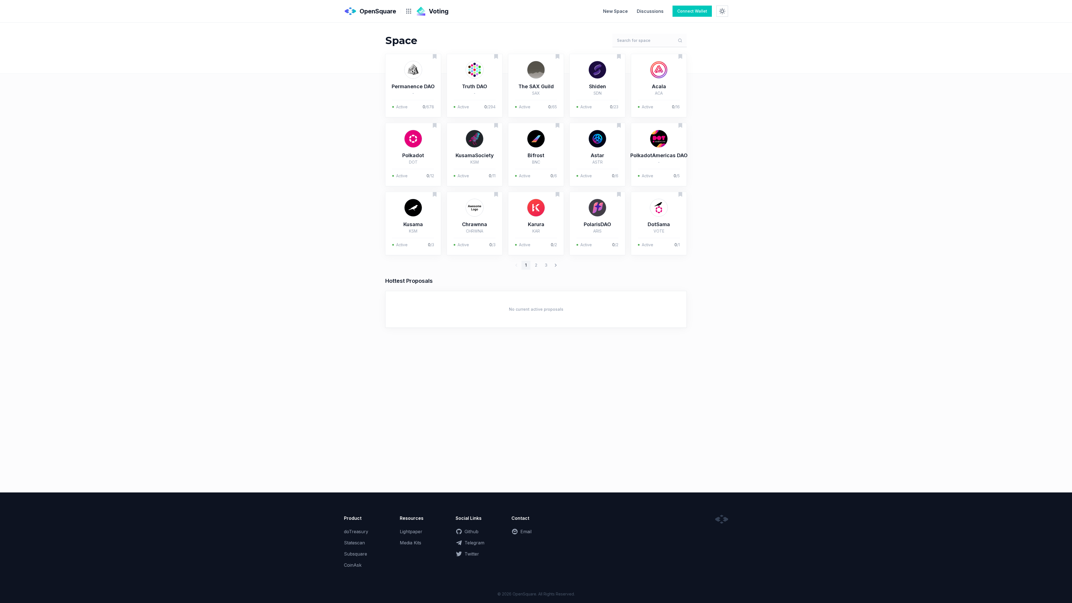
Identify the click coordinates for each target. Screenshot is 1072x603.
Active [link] (402, 106)
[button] (413, 85)
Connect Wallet (692, 11)
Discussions (650, 11)
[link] (615, 11)
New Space (615, 11)
